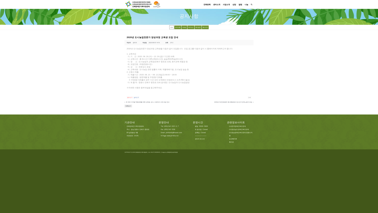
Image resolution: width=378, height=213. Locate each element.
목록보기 (128, 106)
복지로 (231, 142)
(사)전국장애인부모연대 (237, 126)
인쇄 (249, 97)
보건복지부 (233, 139)
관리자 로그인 (200, 139)
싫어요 (136, 97)
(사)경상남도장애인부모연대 (239, 129)
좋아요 (129, 97)
